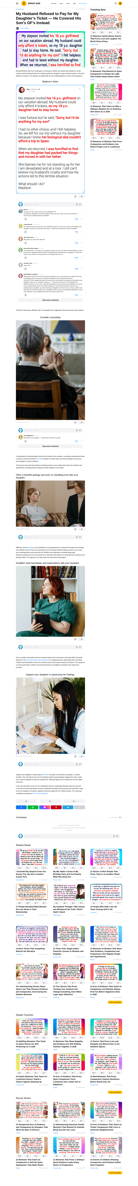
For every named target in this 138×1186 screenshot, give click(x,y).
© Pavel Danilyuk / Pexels (22, 529)
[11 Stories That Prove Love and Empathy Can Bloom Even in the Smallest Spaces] (106, 1027)
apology (31, 547)
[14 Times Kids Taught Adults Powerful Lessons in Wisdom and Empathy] (69, 934)
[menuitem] (53, 3)
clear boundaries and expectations (37, 660)
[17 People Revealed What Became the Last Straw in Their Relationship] (32, 892)
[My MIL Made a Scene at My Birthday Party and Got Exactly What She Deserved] (69, 857)
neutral (40, 459)
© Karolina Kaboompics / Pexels (24, 756)
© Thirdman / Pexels (21, 639)
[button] (26, 801)
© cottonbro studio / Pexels (23, 422)
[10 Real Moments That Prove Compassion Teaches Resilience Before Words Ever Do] (106, 1062)
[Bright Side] (30, 3)
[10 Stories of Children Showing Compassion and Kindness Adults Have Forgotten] (106, 1145)
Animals (55, 1133)
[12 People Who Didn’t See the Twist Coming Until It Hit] (106, 892)
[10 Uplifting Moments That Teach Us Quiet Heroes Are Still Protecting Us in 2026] (32, 1027)
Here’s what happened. (40, 793)
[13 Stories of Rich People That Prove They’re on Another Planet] (106, 857)
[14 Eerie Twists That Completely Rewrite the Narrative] (32, 934)
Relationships (20, 915)
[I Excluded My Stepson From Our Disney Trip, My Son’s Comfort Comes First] (32, 857)
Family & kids (20, 9)
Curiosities (93, 877)
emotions (46, 774)
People (92, 79)
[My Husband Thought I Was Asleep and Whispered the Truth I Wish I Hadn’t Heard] (69, 892)
